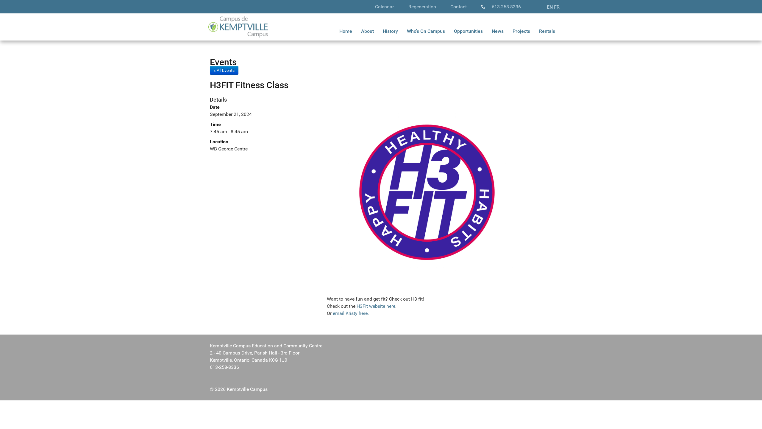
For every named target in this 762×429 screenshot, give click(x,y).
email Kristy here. (350, 313)
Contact (458, 7)
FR (557, 7)
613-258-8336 (506, 7)
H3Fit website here (375, 306)
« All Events (224, 70)
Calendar (384, 7)
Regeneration (422, 7)
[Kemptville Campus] (238, 26)
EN (550, 7)
